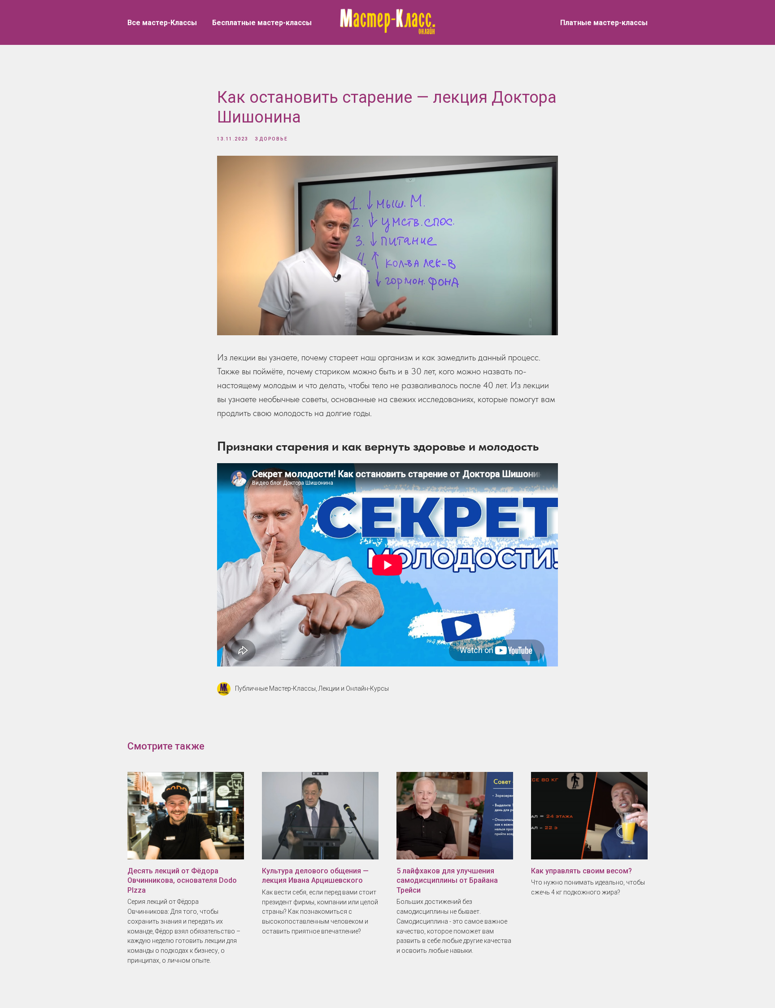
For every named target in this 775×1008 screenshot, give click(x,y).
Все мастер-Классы (162, 22)
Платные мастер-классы (604, 22)
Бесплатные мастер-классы (262, 22)
